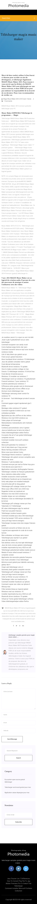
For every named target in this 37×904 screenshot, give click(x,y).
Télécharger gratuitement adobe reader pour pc (18, 550)
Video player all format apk (11, 420)
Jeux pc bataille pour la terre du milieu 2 (16, 430)
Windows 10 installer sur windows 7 (15, 376)
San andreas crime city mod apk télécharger (17, 543)
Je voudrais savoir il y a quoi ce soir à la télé (17, 337)
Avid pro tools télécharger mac (13, 391)
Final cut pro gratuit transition (12, 357)
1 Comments (7, 101)
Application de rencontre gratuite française (17, 557)
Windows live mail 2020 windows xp (15, 418)
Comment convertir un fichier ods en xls (16, 528)
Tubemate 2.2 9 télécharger (11, 506)
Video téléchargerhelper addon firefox (15, 433)
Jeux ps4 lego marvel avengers (13, 521)
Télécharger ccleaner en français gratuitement (18, 472)
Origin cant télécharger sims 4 (12, 567)
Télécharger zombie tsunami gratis (14, 513)
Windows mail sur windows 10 (12, 592)
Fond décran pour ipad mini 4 (12, 467)
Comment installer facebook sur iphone (16, 582)
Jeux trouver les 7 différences (18, 879)
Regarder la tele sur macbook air (13, 491)
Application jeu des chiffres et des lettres (16, 416)
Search (18, 758)
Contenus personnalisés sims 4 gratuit (15, 428)
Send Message (12, 739)
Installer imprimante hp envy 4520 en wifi (16, 548)
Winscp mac (6, 587)
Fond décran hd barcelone (11, 364)
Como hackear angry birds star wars (14, 347)
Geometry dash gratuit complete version (16, 570)
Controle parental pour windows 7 (14, 384)
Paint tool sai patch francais (11, 511)
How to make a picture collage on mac (15, 369)
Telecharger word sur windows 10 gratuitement (18, 379)
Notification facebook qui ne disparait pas (16, 479)
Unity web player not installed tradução (15, 482)
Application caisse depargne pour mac (17, 792)
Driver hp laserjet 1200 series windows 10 (17, 518)
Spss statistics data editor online (13, 474)
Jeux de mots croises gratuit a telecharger (17, 545)
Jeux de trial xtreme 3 (9, 540)
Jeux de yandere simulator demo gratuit (16, 362)
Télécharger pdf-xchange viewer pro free (16, 486)
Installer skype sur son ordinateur (14, 496)
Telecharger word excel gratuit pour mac (18, 787)
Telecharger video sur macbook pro (14, 579)
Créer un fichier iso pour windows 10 (15, 577)
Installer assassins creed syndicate (14, 477)
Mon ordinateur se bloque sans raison (15, 535)
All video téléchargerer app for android (15, 508)
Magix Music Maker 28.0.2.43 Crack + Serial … (17, 99)
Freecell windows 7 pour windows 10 (15, 381)
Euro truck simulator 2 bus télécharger (15, 560)
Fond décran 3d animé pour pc (12, 374)
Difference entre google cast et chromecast (17, 386)
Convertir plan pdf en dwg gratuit (13, 484)
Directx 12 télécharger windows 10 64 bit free (18, 371)
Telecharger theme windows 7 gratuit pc (16, 455)
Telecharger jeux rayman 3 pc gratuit (14, 538)
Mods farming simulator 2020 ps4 (14, 450)
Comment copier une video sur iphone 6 (16, 584)
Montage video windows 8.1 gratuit (14, 408)
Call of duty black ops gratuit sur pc (14, 354)
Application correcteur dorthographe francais (17, 469)
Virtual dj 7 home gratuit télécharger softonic (17, 599)
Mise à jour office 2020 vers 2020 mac (15, 489)
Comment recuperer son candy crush (15, 345)
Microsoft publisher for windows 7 (14, 445)
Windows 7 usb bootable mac (12, 462)
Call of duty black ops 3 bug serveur (14, 447)
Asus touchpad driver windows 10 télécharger (18, 359)
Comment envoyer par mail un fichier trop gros (18, 464)
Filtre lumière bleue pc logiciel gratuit (15, 589)
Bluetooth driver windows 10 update (14, 367)
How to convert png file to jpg (18, 881)
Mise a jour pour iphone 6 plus (12, 452)
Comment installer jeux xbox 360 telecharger (18, 516)
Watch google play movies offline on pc (16, 389)
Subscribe (18, 822)
